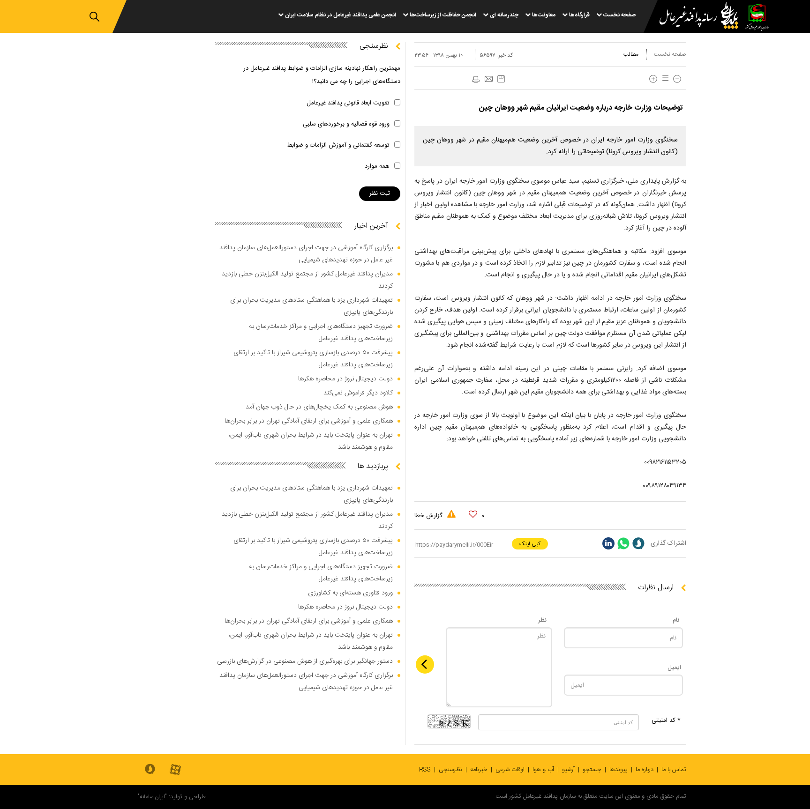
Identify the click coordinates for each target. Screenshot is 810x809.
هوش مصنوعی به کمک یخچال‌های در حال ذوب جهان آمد (319, 407)
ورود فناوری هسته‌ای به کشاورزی (350, 593)
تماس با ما (673, 769)
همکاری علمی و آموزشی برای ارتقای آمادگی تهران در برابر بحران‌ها (309, 421)
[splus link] (638, 543)
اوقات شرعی (510, 769)
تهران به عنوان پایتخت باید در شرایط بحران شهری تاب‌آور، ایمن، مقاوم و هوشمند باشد (311, 441)
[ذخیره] (501, 78)
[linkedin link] (608, 543)
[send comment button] (425, 664)
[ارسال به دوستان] (488, 79)
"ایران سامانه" (152, 797)
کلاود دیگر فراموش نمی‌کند (358, 393)
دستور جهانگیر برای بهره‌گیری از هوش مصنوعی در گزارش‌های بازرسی (305, 661)
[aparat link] (175, 770)
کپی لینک (529, 544)
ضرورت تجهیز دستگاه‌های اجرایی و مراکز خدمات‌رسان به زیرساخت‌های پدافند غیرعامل (321, 332)
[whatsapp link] (623, 543)
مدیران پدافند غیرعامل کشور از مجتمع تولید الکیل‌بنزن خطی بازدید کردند (307, 280)
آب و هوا (543, 769)
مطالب (630, 54)
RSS (425, 769)
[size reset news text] (663, 79)
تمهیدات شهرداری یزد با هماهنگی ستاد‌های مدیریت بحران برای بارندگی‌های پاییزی (311, 306)
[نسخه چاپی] (475, 79)
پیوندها (618, 769)
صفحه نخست (670, 54)
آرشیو (568, 769)
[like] (473, 514)
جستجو (592, 769)
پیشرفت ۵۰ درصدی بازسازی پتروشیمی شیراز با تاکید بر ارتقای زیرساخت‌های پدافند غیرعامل (313, 359)
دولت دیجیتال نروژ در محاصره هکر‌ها (345, 379)
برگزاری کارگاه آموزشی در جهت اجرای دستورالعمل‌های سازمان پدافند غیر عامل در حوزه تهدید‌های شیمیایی (306, 254)
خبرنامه (479, 769)
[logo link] (693, 17)
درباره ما (644, 769)
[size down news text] (677, 79)
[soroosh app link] (150, 770)
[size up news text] (653, 79)
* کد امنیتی (666, 720)
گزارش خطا (429, 516)
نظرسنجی (450, 769)
